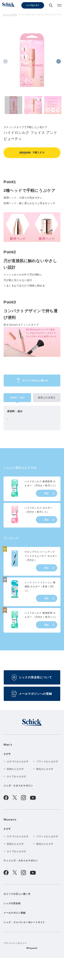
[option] (32, 61)
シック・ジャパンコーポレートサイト (24, 922)
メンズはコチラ (32, 5)
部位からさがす (44, 769)
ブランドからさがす (47, 761)
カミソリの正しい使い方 (17, 894)
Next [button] (58, 61)
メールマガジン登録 (15, 912)
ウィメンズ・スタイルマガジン (21, 860)
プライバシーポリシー (15, 943)
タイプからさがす (16, 776)
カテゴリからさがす (18, 761)
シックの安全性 (12, 903)
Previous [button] (5, 61)
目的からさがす (15, 769)
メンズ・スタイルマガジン (18, 785)
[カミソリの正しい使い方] (32, 380)
